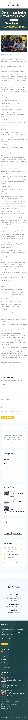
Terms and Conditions (21, 717)
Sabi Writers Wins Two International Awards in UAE (17, 502)
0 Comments (15, 54)
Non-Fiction (7, 475)
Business (6, 463)
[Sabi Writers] (14, 3)
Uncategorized (7, 479)
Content (6, 467)
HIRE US (4, 643)
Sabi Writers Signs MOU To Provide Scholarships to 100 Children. (17, 495)
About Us (3, 717)
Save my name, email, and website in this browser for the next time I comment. (12, 410)
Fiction (5, 471)
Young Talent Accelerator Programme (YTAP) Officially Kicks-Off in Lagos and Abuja (14, 510)
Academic (6, 459)
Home (6, 26)
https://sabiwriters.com (12, 560)
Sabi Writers (13, 715)
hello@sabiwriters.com (12, 554)
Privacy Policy (10, 717)
